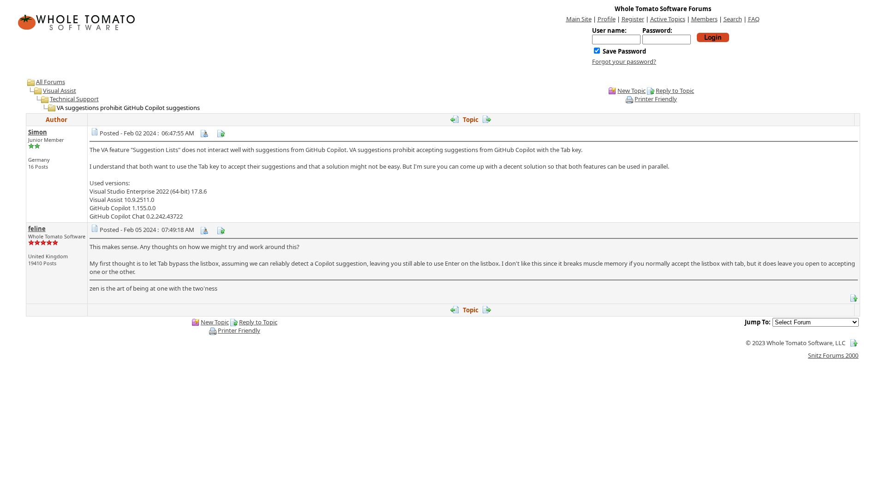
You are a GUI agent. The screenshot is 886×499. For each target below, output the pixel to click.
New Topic (631, 90)
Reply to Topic (675, 90)
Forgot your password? (624, 61)
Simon (37, 132)
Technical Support (74, 99)
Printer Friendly (656, 99)
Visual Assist (59, 90)
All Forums (50, 82)
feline (37, 229)
